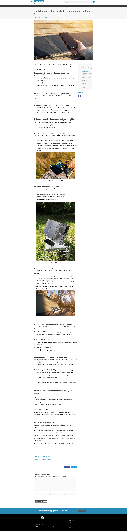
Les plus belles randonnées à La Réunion (42, 459)
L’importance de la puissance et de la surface (87, 74)
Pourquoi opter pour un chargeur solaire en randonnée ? (87, 68)
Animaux (84, 5)
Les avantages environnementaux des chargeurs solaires (85, 86)
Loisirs (42, 5)
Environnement (48, 5)
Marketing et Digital (76, 5)
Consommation (91, 5)
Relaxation (68, 5)
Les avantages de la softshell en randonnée (43, 456)
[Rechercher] (94, 2)
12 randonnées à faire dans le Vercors (42, 453)
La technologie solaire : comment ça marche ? (85, 71)
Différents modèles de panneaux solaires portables (86, 77)
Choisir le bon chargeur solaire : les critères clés (86, 80)
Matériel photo (35, 5)
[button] (67, 467)
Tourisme (55, 5)
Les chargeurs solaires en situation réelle (86, 83)
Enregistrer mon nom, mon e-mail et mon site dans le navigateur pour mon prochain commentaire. (55, 497)
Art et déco (62, 5)
